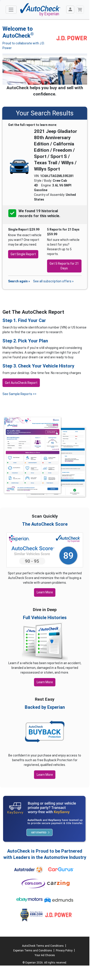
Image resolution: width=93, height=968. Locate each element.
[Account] (70, 9)
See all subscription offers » (53, 281)
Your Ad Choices (45, 955)
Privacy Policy (64, 950)
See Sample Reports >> (19, 394)
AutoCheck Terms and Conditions (43, 945)
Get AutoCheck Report (21, 383)
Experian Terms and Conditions (32, 950)
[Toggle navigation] (11, 9)
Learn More (45, 592)
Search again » (19, 281)
